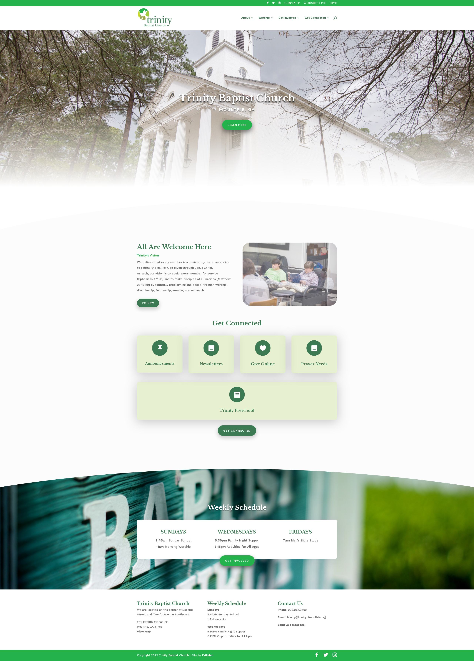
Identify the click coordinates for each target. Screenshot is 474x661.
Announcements (159, 364)
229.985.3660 (297, 610)
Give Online (263, 364)
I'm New (148, 303)
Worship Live (315, 3)
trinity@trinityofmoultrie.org (306, 617)
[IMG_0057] (290, 305)
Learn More (237, 125)
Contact (292, 3)
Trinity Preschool (237, 410)
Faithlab (207, 655)
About (245, 17)
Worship (264, 17)
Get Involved (287, 17)
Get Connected (315, 17)
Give (333, 3)
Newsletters (211, 364)
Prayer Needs (314, 364)
